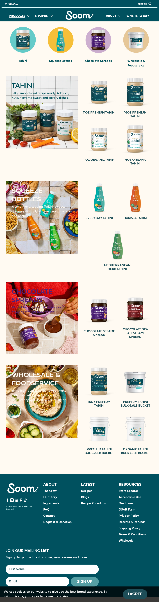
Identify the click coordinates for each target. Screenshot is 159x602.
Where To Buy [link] (137, 16)
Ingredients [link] (51, 503)
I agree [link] (135, 594)
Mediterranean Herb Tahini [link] (117, 267)
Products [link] (17, 16)
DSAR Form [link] (127, 509)
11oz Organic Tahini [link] (99, 160)
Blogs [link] (85, 497)
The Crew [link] (50, 491)
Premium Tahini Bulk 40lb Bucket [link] (99, 451)
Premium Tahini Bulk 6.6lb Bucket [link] (135, 404)
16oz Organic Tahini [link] (135, 161)
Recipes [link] (41, 16)
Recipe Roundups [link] (93, 503)
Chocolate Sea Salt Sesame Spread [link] (135, 333)
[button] (145, 4)
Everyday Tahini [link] (99, 218)
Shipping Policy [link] (129, 528)
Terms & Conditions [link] (132, 534)
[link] (79, 15)
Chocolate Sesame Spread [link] (99, 333)
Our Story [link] (50, 497)
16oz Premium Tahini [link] (135, 114)
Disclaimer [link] (126, 503)
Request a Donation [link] (57, 522)
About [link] (111, 16)
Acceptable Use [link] (130, 497)
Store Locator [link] (128, 491)
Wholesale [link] (11, 3)
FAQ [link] (46, 509)
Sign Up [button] (84, 582)
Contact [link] (49, 516)
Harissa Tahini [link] (135, 218)
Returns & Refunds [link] (132, 522)
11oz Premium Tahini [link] (99, 112)
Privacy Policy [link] (129, 516)
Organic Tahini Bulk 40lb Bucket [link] (135, 451)
